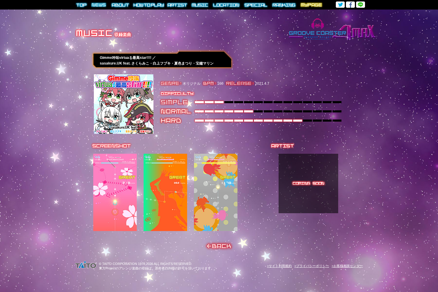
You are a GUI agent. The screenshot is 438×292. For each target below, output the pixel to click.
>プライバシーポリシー (311, 266)
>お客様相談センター (347, 266)
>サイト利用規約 (279, 266)
